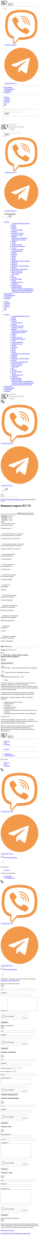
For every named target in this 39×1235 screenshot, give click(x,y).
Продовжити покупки (7, 1233)
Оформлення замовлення (22, 1233)
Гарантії (6, 102)
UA (5, 103)
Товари (8, 499)
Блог (5, 743)
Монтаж (6, 100)
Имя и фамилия (6, 1134)
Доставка (7, 98)
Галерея (6, 749)
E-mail (3, 1139)
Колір (2, 1074)
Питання (4, 1010)
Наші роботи (8, 87)
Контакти (7, 92)
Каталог (6, 222)
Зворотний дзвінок (10, 214)
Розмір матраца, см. (7, 1068)
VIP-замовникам (9, 89)
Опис (6, 680)
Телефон (4, 993)
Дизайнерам (8, 90)
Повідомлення (5, 1188)
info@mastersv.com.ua (10, 857)
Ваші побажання (6, 1078)
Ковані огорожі (15, 499)
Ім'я (2, 989)
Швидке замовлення (7, 663)
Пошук (7, 113)
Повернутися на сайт (7, 1230)
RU (5, 105)
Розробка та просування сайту (10, 980)
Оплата (6, 97)
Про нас (6, 741)
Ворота (23, 499)
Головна (3, 499)
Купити (3, 660)
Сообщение (5, 1143)
